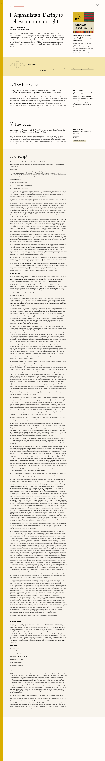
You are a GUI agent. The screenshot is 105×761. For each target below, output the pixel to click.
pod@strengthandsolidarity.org (81, 52)
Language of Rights (19, 5)
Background (76, 131)
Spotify (92, 69)
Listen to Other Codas (79, 140)
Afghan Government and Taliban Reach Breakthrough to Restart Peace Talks (83, 103)
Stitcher (44, 70)
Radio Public (86, 69)
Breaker (77, 69)
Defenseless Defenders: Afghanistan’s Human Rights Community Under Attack (83, 97)
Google (81, 69)
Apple (72, 69)
